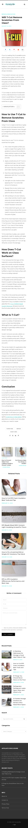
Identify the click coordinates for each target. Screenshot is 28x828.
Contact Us (5, 800)
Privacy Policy (5, 804)
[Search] (24, 4)
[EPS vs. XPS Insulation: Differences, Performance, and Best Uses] (14, 568)
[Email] (22, 49)
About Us (4, 796)
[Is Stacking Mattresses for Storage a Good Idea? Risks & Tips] (7, 655)
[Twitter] (9, 49)
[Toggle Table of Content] (17, 106)
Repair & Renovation (8, 14)
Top (14, 824)
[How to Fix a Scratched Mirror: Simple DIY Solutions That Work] (14, 541)
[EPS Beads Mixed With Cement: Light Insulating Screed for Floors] (14, 514)
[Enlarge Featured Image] (14, 38)
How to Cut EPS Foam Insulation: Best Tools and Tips (18, 666)
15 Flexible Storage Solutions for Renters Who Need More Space (19, 701)
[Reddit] (18, 49)
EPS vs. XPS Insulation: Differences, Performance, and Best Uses (13, 581)
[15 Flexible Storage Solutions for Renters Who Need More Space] (7, 703)
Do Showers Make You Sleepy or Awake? (20, 461)
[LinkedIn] (15, 435)
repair (19, 428)
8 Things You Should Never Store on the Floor (19, 678)
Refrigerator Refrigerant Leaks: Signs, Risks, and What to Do (19, 689)
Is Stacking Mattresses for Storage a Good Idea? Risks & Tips (19, 654)
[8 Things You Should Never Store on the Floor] (7, 679)
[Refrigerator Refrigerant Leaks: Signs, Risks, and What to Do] (7, 690)
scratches (13, 431)
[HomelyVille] (10, 4)
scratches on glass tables (13, 417)
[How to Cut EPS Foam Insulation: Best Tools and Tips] (14, 487)
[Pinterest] (14, 49)
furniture (10, 428)
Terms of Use (5, 808)
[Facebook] (5, 49)
